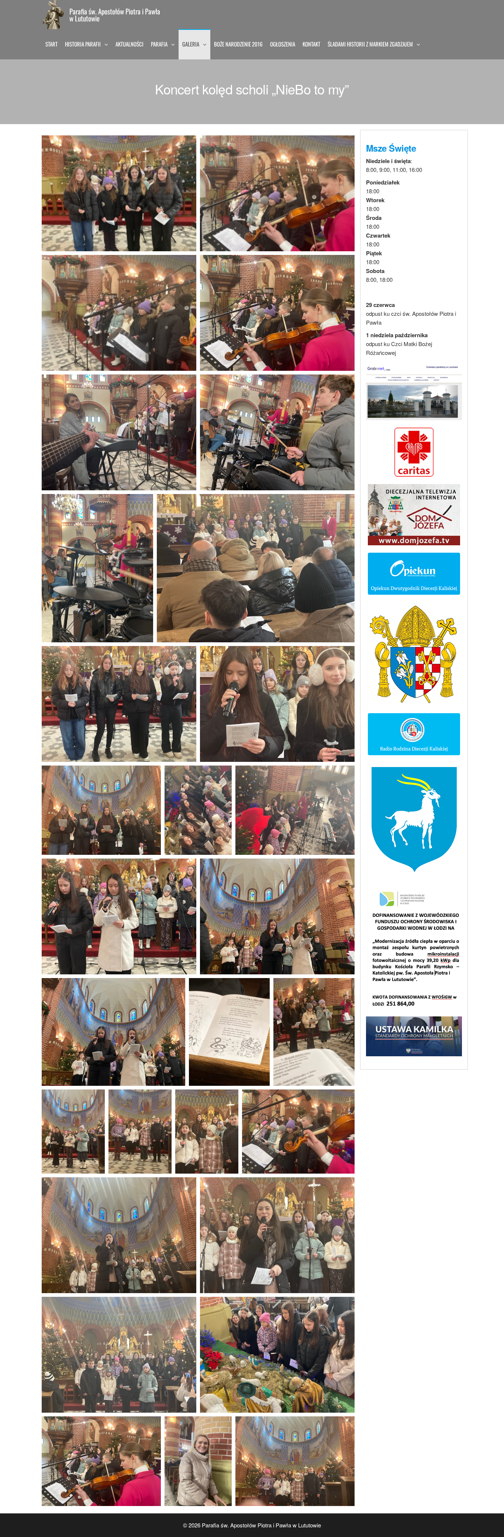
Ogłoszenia (282, 44)
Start (51, 44)
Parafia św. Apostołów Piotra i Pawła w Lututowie (114, 14)
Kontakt (311, 44)
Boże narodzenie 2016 (238, 44)
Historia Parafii (83, 44)
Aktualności (129, 44)
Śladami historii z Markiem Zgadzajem (370, 44)
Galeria (190, 44)
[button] (119, 193)
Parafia (159, 44)
